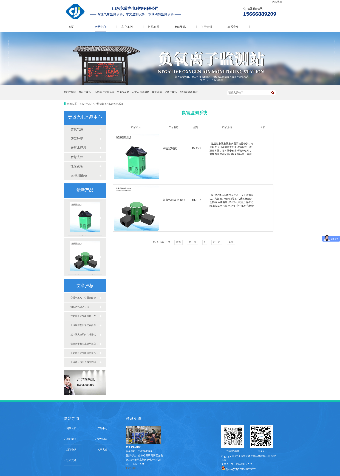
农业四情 (157, 92)
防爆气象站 (123, 92)
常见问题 (153, 26)
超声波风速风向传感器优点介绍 (84, 334)
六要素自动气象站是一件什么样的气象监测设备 (84, 316)
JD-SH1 (196, 148)
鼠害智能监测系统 (85, 274)
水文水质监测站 (140, 92)
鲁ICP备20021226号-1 (243, 464)
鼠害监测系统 (115, 103)
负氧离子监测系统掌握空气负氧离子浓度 (84, 343)
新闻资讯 (180, 26)
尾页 (230, 242)
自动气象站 (85, 92)
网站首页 (71, 428)
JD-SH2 (196, 199)
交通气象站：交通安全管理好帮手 (84, 297)
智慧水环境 (78, 148)
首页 (71, 26)
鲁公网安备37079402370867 (241, 469)
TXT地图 (131, 468)
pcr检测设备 (78, 175)
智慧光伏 (76, 157)
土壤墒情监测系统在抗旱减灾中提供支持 (84, 325)
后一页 (216, 242)
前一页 (192, 242)
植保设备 (102, 103)
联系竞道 (233, 26)
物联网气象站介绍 (79, 307)
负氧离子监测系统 (104, 92)
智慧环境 (76, 138)
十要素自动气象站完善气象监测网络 (84, 353)
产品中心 (100, 26)
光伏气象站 (171, 92)
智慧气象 (76, 129)
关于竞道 (206, 26)
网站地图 (277, 2)
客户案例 (127, 26)
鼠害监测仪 (85, 235)
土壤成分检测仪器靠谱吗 (83, 362)
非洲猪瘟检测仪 (189, 92)
